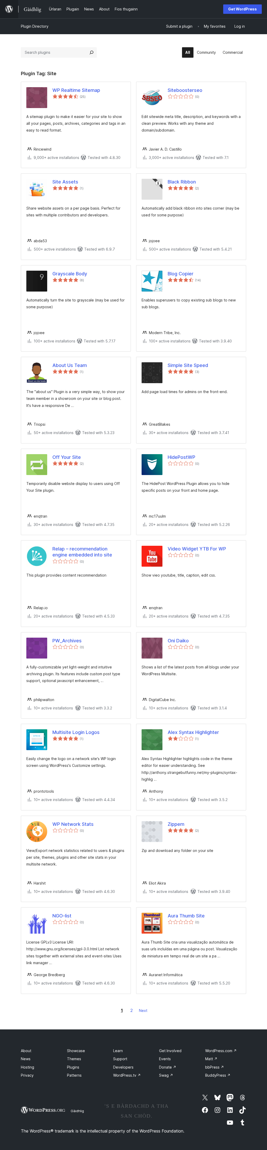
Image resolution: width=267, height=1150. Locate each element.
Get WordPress (242, 9)
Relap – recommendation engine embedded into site (82, 552)
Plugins (73, 1067)
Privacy (27, 1075)
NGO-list (61, 915)
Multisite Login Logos (76, 732)
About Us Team (69, 365)
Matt (211, 1059)
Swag (166, 1075)
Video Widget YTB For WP (197, 549)
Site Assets (65, 182)
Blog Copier (180, 273)
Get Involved (170, 1050)
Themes (74, 1059)
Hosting (27, 1067)
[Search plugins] (91, 52)
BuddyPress (217, 1075)
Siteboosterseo (185, 90)
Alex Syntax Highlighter (193, 732)
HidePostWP (181, 457)
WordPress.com (221, 1050)
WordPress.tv (127, 1075)
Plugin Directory (34, 26)
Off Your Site (66, 457)
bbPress (214, 1067)
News (26, 1059)
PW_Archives (67, 640)
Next (143, 1010)
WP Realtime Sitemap (76, 90)
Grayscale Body (69, 273)
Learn (118, 1050)
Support (120, 1059)
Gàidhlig (77, 1111)
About (26, 1050)
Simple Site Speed (188, 365)
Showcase (76, 1050)
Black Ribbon (182, 182)
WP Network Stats (73, 824)
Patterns (74, 1075)
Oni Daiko (178, 640)
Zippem (176, 824)
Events (165, 1059)
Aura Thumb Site (186, 915)
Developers (123, 1067)
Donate (167, 1067)
